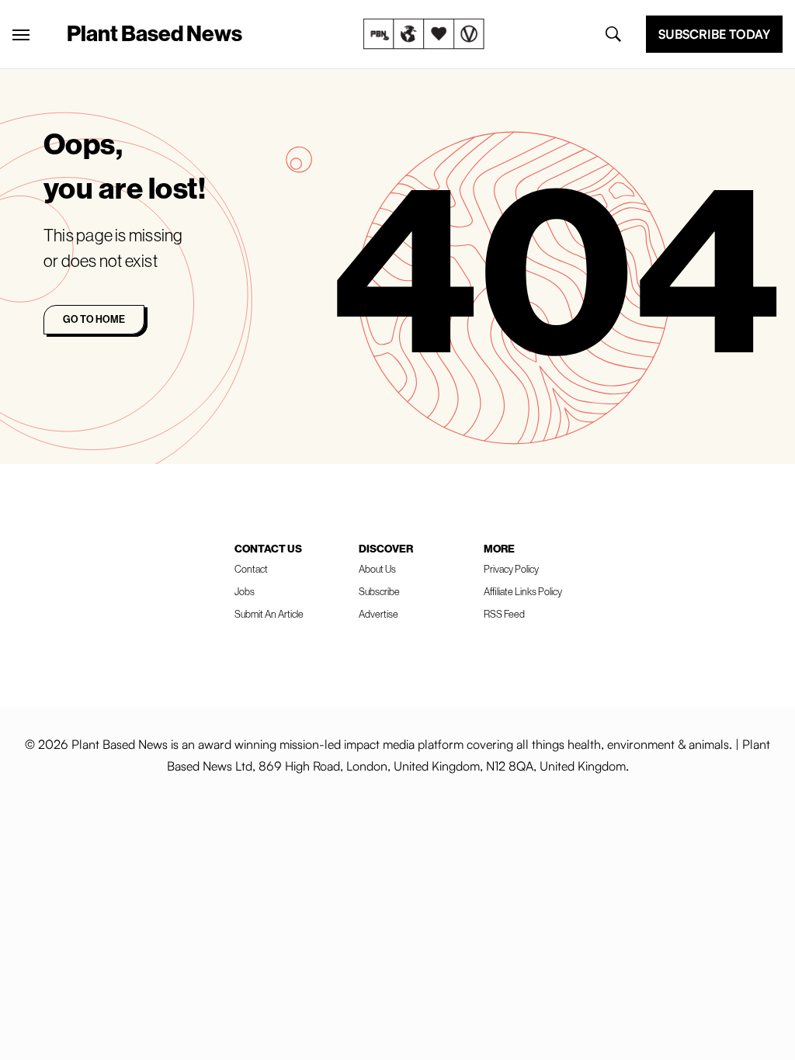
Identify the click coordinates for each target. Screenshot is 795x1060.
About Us (377, 569)
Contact (251, 569)
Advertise (378, 614)
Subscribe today (714, 34)
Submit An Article (269, 614)
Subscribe (379, 591)
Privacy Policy (511, 569)
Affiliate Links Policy (523, 591)
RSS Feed (504, 614)
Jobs (244, 591)
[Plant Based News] (21, 35)
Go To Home (94, 319)
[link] (424, 34)
